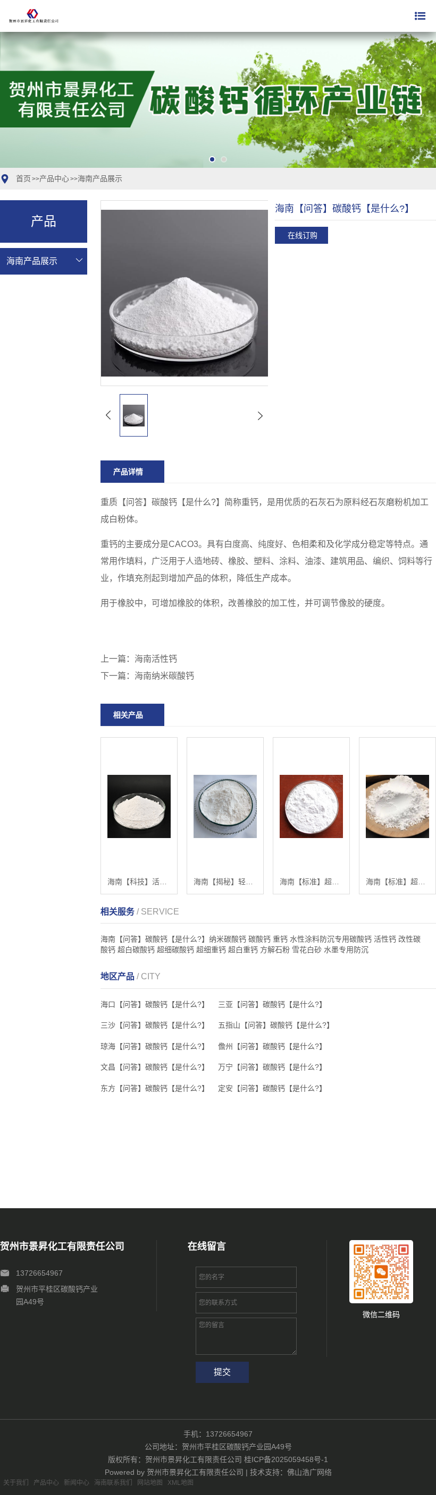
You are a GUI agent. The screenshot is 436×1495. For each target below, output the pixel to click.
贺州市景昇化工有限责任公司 (196, 1472)
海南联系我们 (113, 1483)
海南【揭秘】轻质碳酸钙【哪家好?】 (225, 881)
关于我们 (16, 1483)
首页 (23, 178)
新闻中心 (76, 1483)
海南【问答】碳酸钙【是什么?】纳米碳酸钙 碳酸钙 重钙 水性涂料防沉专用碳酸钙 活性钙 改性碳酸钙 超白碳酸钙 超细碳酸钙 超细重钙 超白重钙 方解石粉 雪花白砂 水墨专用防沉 (260, 944)
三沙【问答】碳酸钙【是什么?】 (154, 1025)
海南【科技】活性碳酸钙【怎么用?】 (139, 881)
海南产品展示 (100, 178)
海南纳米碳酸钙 (164, 675)
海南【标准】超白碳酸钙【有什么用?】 (397, 881)
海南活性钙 (156, 658)
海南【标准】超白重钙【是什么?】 (311, 881)
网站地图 (150, 1483)
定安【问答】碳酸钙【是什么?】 (272, 1088)
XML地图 (180, 1483)
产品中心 (54, 178)
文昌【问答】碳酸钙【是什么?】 (154, 1067)
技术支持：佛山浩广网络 (291, 1472)
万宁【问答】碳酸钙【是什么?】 (272, 1067)
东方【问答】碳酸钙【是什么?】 (154, 1088)
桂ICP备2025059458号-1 (286, 1459)
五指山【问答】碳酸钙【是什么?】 (276, 1025)
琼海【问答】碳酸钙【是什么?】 (154, 1046)
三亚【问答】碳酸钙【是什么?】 (272, 1004)
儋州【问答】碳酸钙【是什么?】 (272, 1046)
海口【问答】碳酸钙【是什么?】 (154, 1004)
